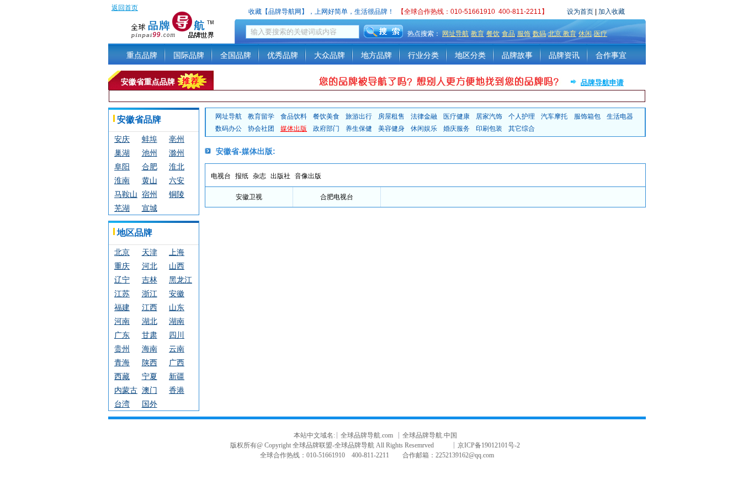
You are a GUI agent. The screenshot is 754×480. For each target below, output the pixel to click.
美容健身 (391, 128)
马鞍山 (125, 194)
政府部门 (326, 128)
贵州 (122, 348)
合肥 (149, 166)
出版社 (280, 176)
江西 (149, 307)
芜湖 (122, 208)
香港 (176, 390)
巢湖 (122, 152)
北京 (122, 252)
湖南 (176, 321)
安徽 (176, 293)
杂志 (259, 176)
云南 (176, 348)
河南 (122, 321)
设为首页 (580, 11)
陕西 (149, 362)
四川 (176, 334)
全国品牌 (235, 55)
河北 (149, 266)
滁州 (176, 152)
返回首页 (124, 8)
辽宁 (122, 279)
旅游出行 (359, 116)
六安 (176, 180)
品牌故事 (517, 55)
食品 (508, 34)
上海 (176, 252)
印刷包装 (489, 128)
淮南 (122, 180)
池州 (149, 152)
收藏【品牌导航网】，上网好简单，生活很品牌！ (321, 11)
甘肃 (149, 334)
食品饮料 (293, 116)
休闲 (585, 34)
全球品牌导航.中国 (429, 435)
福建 (122, 307)
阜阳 (122, 166)
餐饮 (493, 34)
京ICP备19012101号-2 (489, 445)
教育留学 (261, 116)
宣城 (149, 208)
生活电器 (620, 116)
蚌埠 (149, 139)
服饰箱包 (587, 116)
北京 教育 (562, 34)
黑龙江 (180, 279)
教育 (477, 34)
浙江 (149, 293)
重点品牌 (141, 55)
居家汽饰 (489, 116)
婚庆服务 (456, 128)
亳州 (176, 139)
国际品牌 (188, 55)
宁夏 (149, 376)
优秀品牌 (282, 55)
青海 (122, 362)
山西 (176, 266)
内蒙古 (125, 390)
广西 (176, 362)
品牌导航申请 (602, 82)
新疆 (176, 376)
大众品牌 (329, 55)
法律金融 (424, 116)
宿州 (149, 194)
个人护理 (521, 116)
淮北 (176, 166)
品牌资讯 (564, 55)
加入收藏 (611, 11)
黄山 (149, 180)
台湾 (122, 403)
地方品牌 (376, 55)
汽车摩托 (554, 116)
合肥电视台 (336, 197)
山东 (176, 307)
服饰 (523, 34)
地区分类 (470, 55)
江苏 (122, 293)
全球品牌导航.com (367, 435)
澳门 (149, 390)
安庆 (122, 139)
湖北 (149, 321)
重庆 (122, 266)
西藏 (122, 376)
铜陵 (176, 194)
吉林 (149, 279)
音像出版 (308, 176)
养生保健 (359, 128)
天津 (149, 252)
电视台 (221, 176)
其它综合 (521, 128)
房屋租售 (391, 116)
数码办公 (228, 128)
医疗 (600, 34)
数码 (539, 34)
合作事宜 (611, 55)
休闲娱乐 (424, 128)
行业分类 (423, 55)
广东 (122, 334)
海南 (149, 348)
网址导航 (455, 34)
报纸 (241, 176)
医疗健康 (456, 116)
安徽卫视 (249, 197)
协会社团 (261, 128)
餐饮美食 (326, 116)
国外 (149, 403)
